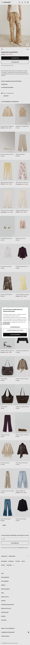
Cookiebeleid (6, 323)
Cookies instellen (15, 327)
